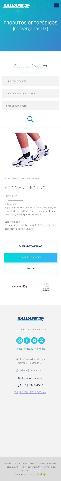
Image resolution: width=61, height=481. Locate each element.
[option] (28, 286)
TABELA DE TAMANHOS (30, 246)
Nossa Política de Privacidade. (31, 349)
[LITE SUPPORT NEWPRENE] (28, 286)
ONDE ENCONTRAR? (30, 257)
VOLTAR (31, 268)
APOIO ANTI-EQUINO (34, 179)
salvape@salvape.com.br (32, 370)
